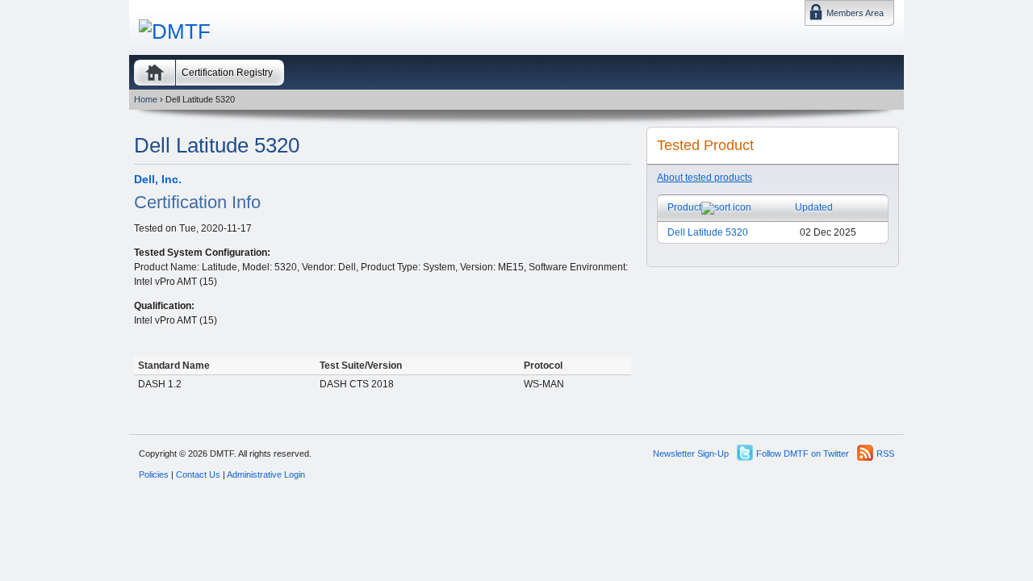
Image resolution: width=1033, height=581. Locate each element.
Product (684, 207)
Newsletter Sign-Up (691, 453)
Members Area (855, 13)
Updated (814, 207)
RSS (885, 453)
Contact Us (198, 474)
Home (154, 73)
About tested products (704, 177)
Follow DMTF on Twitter (802, 453)
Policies (154, 474)
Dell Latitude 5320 (707, 232)
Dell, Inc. (158, 179)
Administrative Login (266, 474)
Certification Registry (227, 72)
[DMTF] (175, 31)
